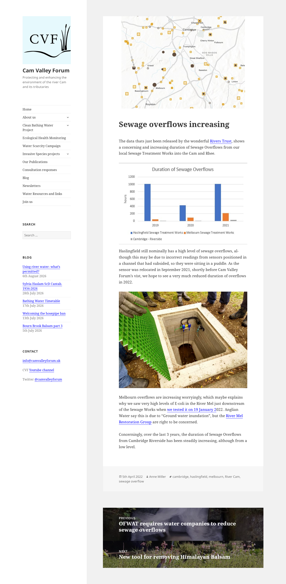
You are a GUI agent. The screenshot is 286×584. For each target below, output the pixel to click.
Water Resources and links (42, 194)
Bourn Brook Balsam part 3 (42, 326)
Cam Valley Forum (46, 70)
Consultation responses (40, 170)
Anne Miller (157, 476)
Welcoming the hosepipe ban (44, 313)
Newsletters (31, 186)
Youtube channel (41, 370)
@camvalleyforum (48, 379)
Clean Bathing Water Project (38, 127)
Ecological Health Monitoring (44, 138)
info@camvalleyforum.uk (41, 361)
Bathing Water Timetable (41, 301)
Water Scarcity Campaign (42, 146)
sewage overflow (131, 481)
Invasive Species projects (41, 154)
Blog (26, 178)
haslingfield (198, 476)
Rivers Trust (221, 141)
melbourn (216, 476)
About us (29, 117)
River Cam (232, 476)
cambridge (181, 476)
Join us (27, 202)
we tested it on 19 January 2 (191, 409)
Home (27, 109)
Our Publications (35, 162)
